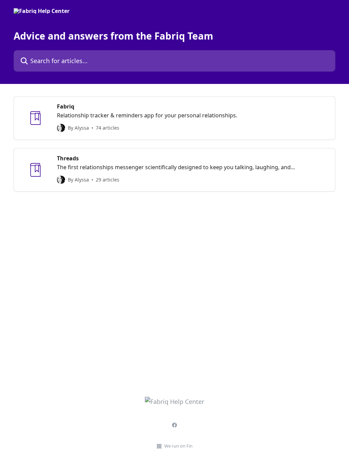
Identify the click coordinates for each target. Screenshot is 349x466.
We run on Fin (178, 446)
